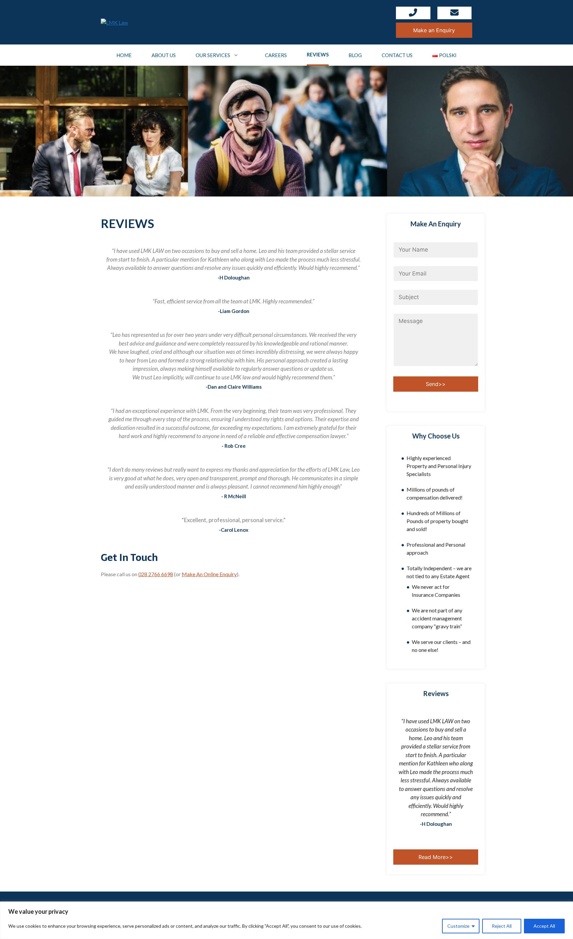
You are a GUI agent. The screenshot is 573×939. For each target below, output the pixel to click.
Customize (458, 926)
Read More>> (435, 857)
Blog (355, 55)
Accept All (544, 926)
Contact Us (397, 55)
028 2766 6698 (155, 574)
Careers (276, 55)
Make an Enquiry (434, 30)
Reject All (502, 926)
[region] (286, 920)
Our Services (213, 55)
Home (124, 55)
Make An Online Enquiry (209, 574)
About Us (164, 55)
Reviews (318, 54)
